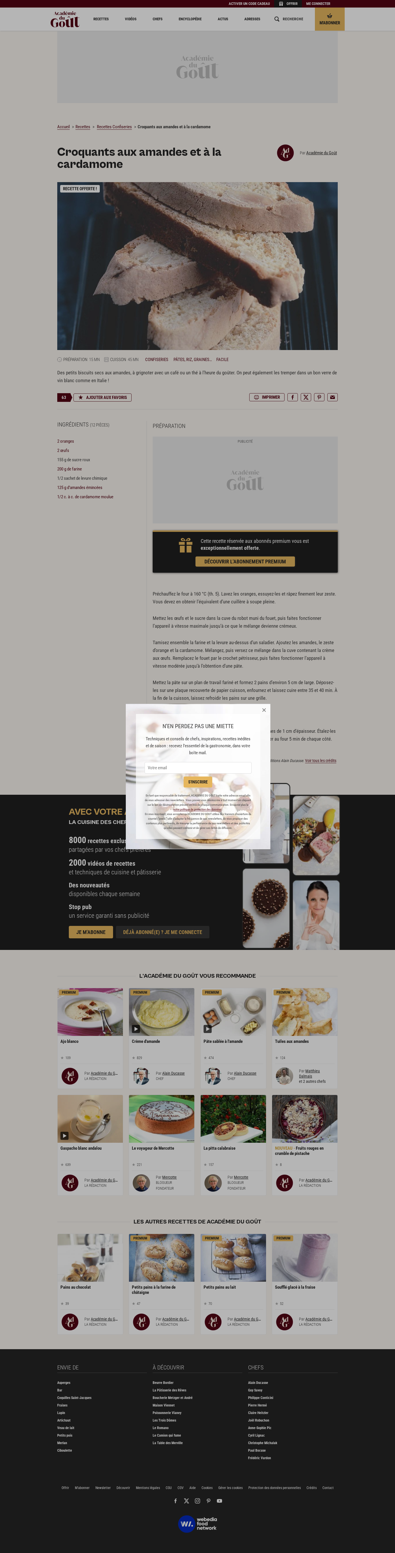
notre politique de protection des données (197, 809)
